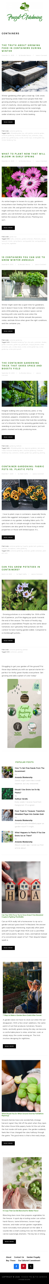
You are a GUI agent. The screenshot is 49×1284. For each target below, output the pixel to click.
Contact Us (19, 1257)
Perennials (37, 239)
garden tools (32, 546)
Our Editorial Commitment (29, 1260)
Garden (44, 342)
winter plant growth (15, 349)
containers (35, 135)
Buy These (10, 1260)
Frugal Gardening (24, 11)
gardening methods (16, 446)
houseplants (12, 548)
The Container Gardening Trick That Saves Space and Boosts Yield (22, 366)
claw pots (31, 342)
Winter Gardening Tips (9, 140)
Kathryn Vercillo (21, 799)
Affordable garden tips (17, 133)
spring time (5, 243)
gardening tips (14, 138)
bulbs (12, 239)
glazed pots (24, 344)
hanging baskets (34, 344)
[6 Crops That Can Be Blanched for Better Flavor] (22, 1208)
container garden (39, 133)
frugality (25, 546)
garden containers (27, 239)
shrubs (10, 241)
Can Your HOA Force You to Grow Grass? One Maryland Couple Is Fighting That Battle (22, 916)
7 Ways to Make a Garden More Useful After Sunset (22, 1015)
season (43, 239)
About (8, 1257)
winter (21, 138)
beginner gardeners (31, 448)
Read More (8, 122)
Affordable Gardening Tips (18, 342)
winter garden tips (38, 138)
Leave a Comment (41, 55)
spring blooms (17, 241)
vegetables (13, 243)
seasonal (4, 241)
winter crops (28, 138)
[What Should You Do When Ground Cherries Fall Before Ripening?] (21, 1111)
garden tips (5, 138)
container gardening (16, 131)
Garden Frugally (33, 1257)
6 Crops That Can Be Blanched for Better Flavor (21, 1211)
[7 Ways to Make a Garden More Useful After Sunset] (22, 1013)
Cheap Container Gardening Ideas (12, 450)
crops (41, 135)
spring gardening (40, 241)
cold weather (29, 133)
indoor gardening (21, 548)
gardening (36, 453)
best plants (41, 448)
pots (10, 347)
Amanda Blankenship (23, 777)
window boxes (16, 347)
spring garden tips (28, 241)
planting (42, 453)
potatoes (25, 649)
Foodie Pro (27, 1277)
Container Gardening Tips (23, 135)
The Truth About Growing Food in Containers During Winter (21, 48)
